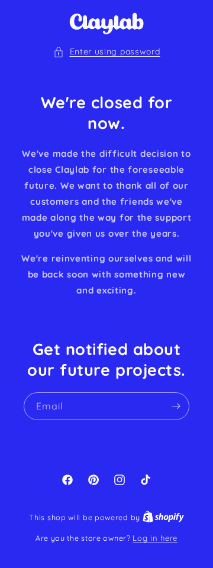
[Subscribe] (176, 406)
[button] (106, 51)
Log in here (155, 538)
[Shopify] (163, 517)
